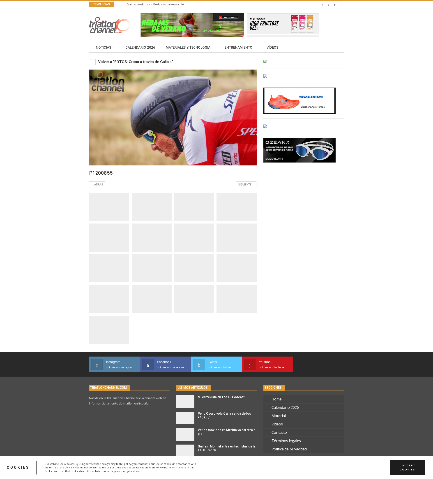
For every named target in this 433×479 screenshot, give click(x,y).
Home (277, 399)
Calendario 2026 (140, 47)
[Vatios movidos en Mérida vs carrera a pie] (185, 434)
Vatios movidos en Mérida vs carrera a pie (155, 4)
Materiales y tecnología (188, 47)
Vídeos (272, 47)
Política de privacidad (289, 449)
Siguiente (245, 184)
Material (279, 415)
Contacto (279, 432)
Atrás (98, 184)
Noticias (103, 47)
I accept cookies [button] (408, 467)
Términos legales (286, 440)
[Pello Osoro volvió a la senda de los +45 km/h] (185, 418)
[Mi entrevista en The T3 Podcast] (185, 401)
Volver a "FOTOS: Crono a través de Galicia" (135, 61)
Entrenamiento (238, 47)
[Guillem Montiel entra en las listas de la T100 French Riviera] (185, 451)
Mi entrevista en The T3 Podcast (221, 397)
